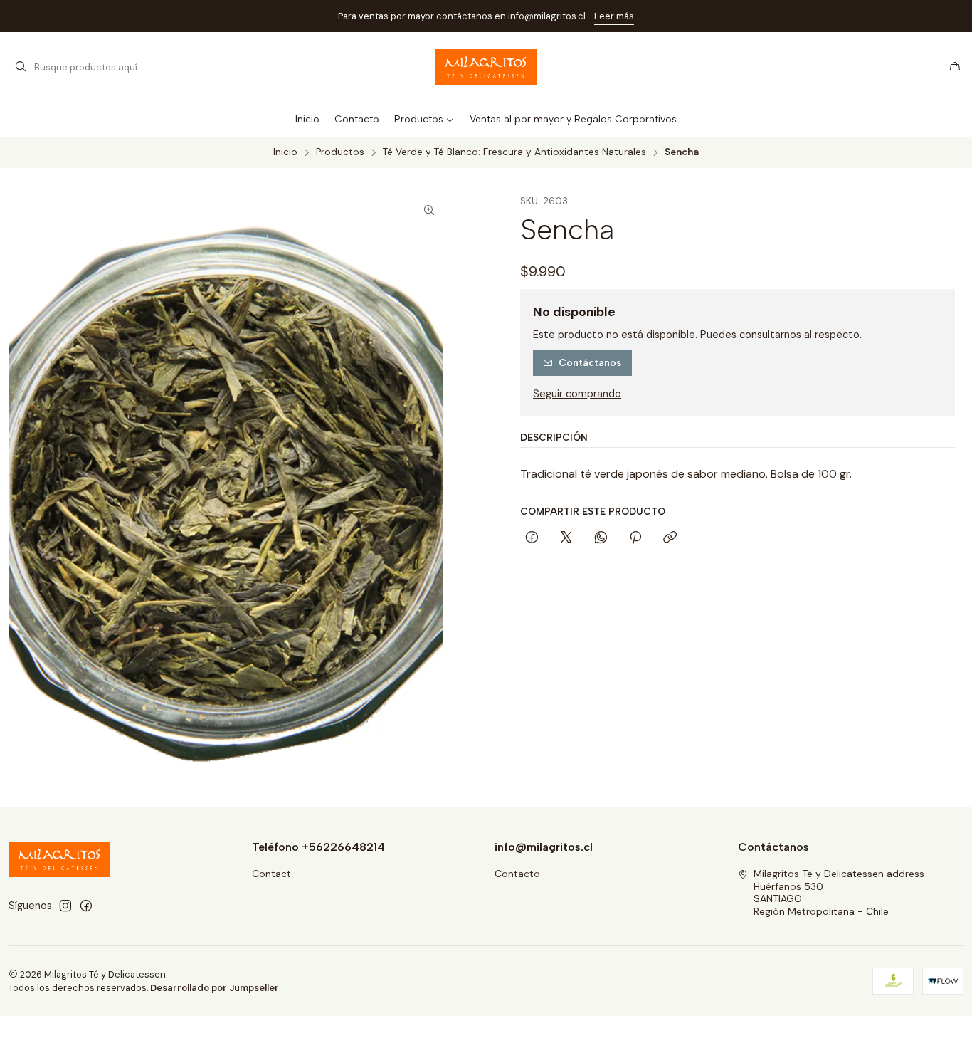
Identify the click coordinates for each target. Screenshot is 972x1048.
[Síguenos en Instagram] (65, 905)
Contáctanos (590, 362)
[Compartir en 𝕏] (566, 538)
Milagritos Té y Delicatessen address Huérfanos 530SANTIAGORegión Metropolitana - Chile (839, 892)
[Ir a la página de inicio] (486, 67)
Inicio (285, 152)
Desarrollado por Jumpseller (214, 988)
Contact (271, 873)
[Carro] (954, 67)
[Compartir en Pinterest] (635, 538)
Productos (340, 152)
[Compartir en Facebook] (532, 538)
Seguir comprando (577, 394)
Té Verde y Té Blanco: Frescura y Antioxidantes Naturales (514, 152)
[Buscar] (21, 67)
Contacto (517, 873)
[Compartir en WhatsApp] (601, 538)
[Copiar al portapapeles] (670, 538)
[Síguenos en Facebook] (86, 905)
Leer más (614, 16)
